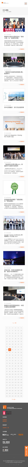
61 (6, 355)
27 (12, 338)
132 (21, 385)
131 (18, 385)
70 (15, 357)
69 (12, 357)
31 (6, 341)
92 (9, 368)
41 (18, 344)
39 (12, 344)
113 (18, 377)
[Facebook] (10, 464)
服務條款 (5, 421)
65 (18, 355)
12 (21, 330)
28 (15, 338)
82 (15, 363)
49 (6, 349)
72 (21, 357)
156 (21, 396)
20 (9, 336)
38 (9, 344)
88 (15, 366)
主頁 (4, 11)
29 (18, 338)
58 (15, 352)
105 (12, 374)
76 (15, 360)
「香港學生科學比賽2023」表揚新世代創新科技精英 (13, 165)
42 (21, 344)
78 (21, 360)
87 (12, 366)
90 (21, 366)
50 (9, 349)
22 (15, 336)
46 (15, 347)
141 (12, 390)
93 (12, 368)
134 (9, 387)
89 (18, 366)
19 (6, 336)
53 (18, 349)
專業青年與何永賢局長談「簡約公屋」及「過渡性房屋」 (14, 37)
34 (15, 341)
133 (7, 387)
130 (15, 385)
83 (18, 363)
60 (21, 352)
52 (15, 349)
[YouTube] (12, 464)
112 (15, 377)
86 (9, 366)
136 (15, 387)
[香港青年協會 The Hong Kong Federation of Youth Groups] (7, 4)
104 (9, 374)
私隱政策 (5, 419)
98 (9, 371)
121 (7, 382)
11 (18, 330)
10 (15, 330)
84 (21, 363)
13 (6, 333)
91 (6, 368)
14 (9, 333)
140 (9, 390)
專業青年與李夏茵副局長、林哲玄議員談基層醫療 (14, 306)
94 (15, 368)
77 (18, 360)
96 (21, 368)
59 (18, 352)
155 (18, 396)
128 (9, 385)
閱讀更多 (22, 49)
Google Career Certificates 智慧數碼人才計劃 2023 (13, 235)
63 (12, 355)
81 (12, 363)
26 (9, 338)
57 (12, 352)
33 (12, 341)
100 (15, 371)
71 (18, 357)
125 (18, 382)
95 (18, 368)
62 (9, 355)
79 (6, 363)
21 (12, 336)
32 (9, 341)
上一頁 (14, 323)
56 (9, 352)
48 (21, 347)
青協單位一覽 (6, 427)
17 (18, 333)
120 (21, 379)
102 (21, 371)
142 (15, 390)
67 (6, 357)
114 (21, 377)
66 (21, 355)
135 (12, 387)
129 (12, 385)
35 (18, 341)
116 (9, 379)
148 (15, 393)
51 (12, 349)
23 (18, 336)
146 (9, 393)
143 (18, 390)
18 (21, 333)
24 (21, 336)
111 (12, 377)
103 (7, 374)
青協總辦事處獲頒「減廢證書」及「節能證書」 (14, 200)
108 (21, 374)
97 (6, 371)
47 (18, 347)
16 (15, 333)
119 (18, 379)
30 (21, 338)
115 (7, 379)
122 (9, 382)
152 (9, 396)
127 (7, 385)
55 (6, 352)
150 (21, 393)
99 (12, 371)
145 (7, 393)
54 (21, 349)
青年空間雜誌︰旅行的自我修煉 (14, 107)
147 (12, 393)
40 (15, 344)
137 (18, 387)
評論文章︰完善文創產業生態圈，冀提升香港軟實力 (13, 270)
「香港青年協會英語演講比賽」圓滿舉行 (14, 72)
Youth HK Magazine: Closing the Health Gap (13, 135)
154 (15, 396)
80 (9, 363)
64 (15, 355)
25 (6, 338)
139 (7, 390)
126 (21, 382)
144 (21, 390)
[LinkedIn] (14, 464)
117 (12, 379)
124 (15, 382)
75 (12, 360)
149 (18, 393)
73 (6, 360)
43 (6, 347)
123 (12, 382)
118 (15, 379)
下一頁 (13, 399)
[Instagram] (16, 464)
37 (6, 344)
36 (21, 341)
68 (9, 357)
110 (9, 377)
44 (9, 347)
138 (21, 387)
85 (6, 366)
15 (12, 333)
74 (9, 360)
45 (12, 347)
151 (7, 396)
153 (12, 396)
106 (15, 374)
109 (7, 377)
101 (18, 371)
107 (18, 374)
